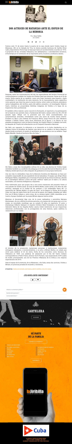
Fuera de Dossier (18, 269)
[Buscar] (65, 2)
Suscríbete (36, 360)
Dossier (9, 353)
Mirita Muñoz (36, 269)
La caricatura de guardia (45, 347)
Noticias (40, 353)
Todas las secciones (13, 345)
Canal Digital (42, 351)
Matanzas (28, 269)
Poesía (9, 349)
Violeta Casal (46, 269)
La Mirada (10, 351)
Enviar (65, 290)
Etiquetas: (9, 269)
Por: (32, 36)
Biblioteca (10, 356)
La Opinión (41, 349)
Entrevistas (11, 354)
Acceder (36, 317)
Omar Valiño (37, 36)
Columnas (41, 354)
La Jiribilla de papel (13, 347)
